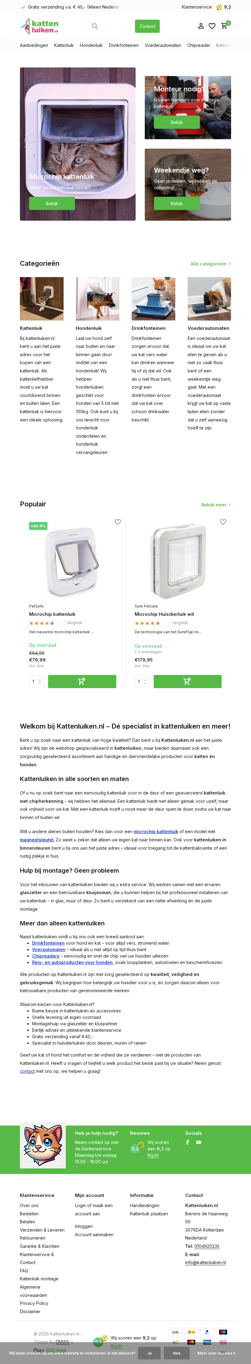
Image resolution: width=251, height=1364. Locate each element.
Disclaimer (30, 1311)
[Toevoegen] (82, 681)
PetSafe (36, 606)
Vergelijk (74, 622)
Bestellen (29, 1213)
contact (27, 1071)
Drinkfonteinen (124, 45)
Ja (149, 1353)
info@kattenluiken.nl (205, 1262)
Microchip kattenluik (52, 614)
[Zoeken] (94, 26)
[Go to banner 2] (188, 103)
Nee (177, 1353)
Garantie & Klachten (39, 1246)
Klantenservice (197, 7)
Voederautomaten (163, 45)
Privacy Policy (34, 1303)
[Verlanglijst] (212, 26)
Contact (147, 26)
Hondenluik (91, 45)
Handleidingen (144, 1205)
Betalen (27, 1221)
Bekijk (52, 203)
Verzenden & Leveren (42, 1230)
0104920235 (206, 1246)
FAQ (24, 1270)
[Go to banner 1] (78, 144)
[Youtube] (198, 1142)
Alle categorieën (209, 263)
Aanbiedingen (34, 45)
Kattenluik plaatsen (149, 1213)
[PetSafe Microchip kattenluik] (72, 561)
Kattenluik (64, 45)
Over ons (29, 1205)
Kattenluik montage (39, 1278)
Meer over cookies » (216, 1353)
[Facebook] (187, 1142)
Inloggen (84, 1226)
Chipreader (198, 45)
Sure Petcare (146, 606)
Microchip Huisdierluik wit (164, 614)
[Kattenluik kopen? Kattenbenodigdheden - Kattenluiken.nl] (39, 26)
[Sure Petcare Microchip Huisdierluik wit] (178, 561)
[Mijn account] (201, 26)
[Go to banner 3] (188, 185)
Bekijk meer (214, 504)
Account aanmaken (94, 1234)
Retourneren (32, 1237)
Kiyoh (153, 1155)
